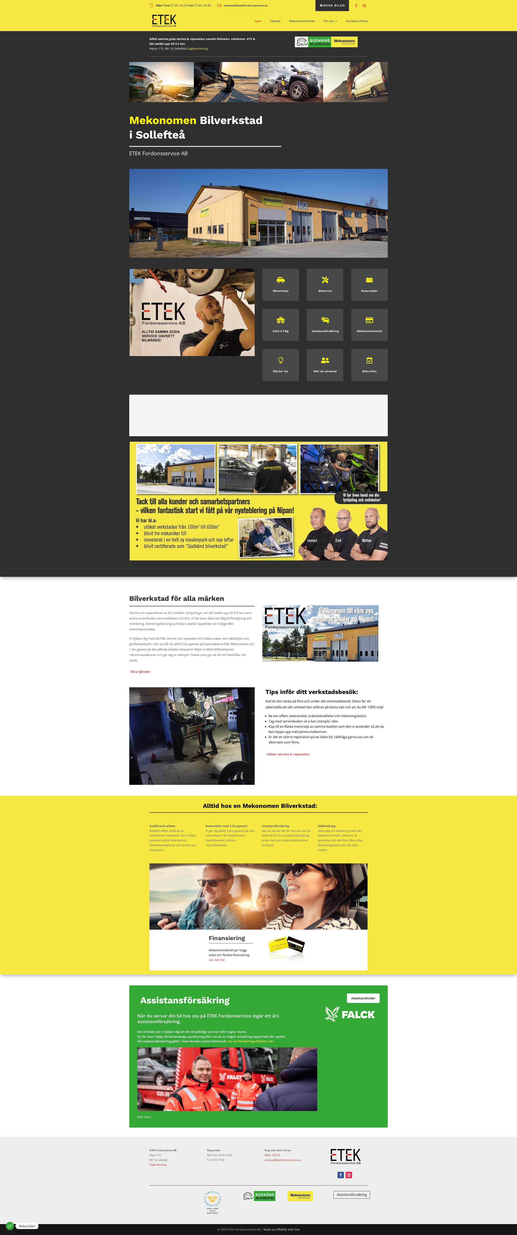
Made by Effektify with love (282, 1229)
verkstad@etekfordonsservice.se (283, 1160)
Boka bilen (334, 5)
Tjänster (275, 21)
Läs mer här (217, 960)
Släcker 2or (280, 371)
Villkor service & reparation (288, 754)
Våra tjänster (140, 672)
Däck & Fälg (281, 331)
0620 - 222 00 (272, 1155)
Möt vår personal (325, 371)
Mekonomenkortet (302, 21)
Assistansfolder (363, 998)
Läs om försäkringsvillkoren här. (251, 1041)
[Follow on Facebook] (356, 5)
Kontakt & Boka (357, 21)
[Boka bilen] (10, 1226)
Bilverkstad (280, 290)
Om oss (328, 21)
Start (258, 21)
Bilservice (325, 290)
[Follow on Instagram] (364, 5)
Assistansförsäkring (325, 331)
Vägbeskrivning (197, 48)
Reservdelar (369, 290)
